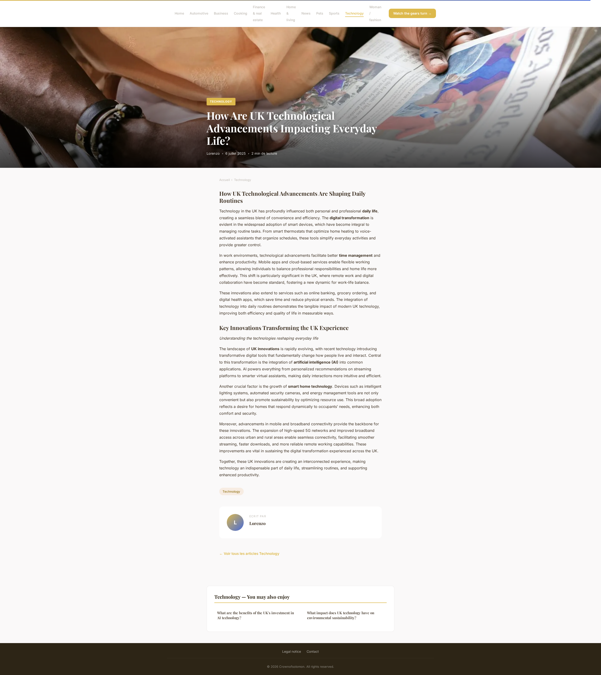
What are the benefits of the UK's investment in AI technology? (255, 615)
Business (221, 13)
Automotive (199, 13)
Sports (334, 13)
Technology (354, 13)
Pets (319, 13)
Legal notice (291, 651)
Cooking (240, 13)
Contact (313, 651)
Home (179, 13)
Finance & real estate (259, 13)
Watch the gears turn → (412, 13)
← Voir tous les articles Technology (249, 553)
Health (276, 13)
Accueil (224, 180)
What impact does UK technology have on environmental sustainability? (340, 615)
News (306, 13)
